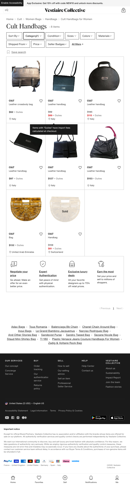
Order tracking (38, 367)
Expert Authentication (48, 273)
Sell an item (64, 378)
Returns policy (38, 387)
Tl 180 (44, 339)
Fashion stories (113, 387)
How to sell (63, 366)
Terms (53, 410)
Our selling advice (63, 372)
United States (33, 465)
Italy (59, 465)
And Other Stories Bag (22, 335)
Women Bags (33, 19)
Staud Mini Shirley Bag (21, 339)
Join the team (113, 382)
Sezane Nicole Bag (106, 335)
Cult (19, 19)
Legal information (38, 410)
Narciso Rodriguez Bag (93, 331)
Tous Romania (38, 327)
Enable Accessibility (11, 3)
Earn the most (105, 271)
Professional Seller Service (65, 385)
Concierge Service (10, 372)
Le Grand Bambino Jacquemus (55, 331)
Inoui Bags (25, 331)
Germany (44, 465)
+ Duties (18, 112)
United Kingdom (18, 465)
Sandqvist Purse (51, 335)
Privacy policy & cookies (70, 410)
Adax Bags (18, 327)
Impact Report (113, 377)
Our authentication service (41, 377)
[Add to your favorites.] (41, 101)
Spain (52, 465)
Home (9, 19)
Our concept (11, 366)
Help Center (88, 366)
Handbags (51, 19)
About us (110, 368)
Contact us (87, 370)
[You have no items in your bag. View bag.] (123, 10)
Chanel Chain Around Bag (98, 327)
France (7, 465)
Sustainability (113, 373)
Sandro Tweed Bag (78, 335)
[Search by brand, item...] (6, 10)
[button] (123, 10)
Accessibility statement (16, 410)
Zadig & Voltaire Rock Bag (65, 343)
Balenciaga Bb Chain (64, 327)
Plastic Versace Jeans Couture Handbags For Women (86, 339)
